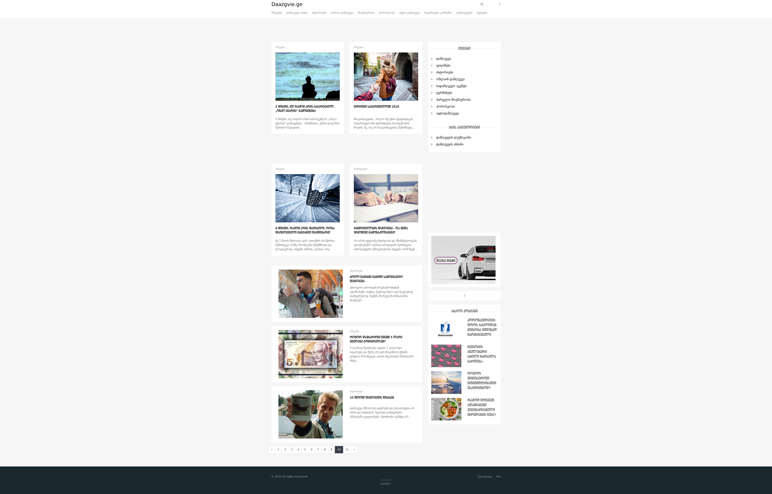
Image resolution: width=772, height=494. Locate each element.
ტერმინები (444, 93)
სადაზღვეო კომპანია (438, 12)
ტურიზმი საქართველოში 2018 (376, 106)
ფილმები (443, 65)
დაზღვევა (443, 59)
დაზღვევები (464, 12)
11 (347, 449)
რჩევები (276, 12)
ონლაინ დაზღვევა (450, 79)
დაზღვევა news (296, 12)
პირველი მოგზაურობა (453, 100)
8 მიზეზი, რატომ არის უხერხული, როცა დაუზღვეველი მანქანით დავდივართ (305, 230)
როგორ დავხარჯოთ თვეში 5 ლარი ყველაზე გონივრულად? (376, 339)
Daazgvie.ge (286, 4)
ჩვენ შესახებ (485, 477)
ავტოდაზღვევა (447, 113)
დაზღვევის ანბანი (449, 144)
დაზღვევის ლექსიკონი (453, 137)
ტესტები (482, 12)
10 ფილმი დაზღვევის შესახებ (372, 397)
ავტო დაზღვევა (409, 12)
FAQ (498, 477)
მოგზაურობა (366, 12)
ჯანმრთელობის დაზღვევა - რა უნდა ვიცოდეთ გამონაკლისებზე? (381, 230)
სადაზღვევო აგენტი (451, 86)
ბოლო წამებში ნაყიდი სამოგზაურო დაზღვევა (376, 279)
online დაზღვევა (342, 12)
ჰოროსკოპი (387, 12)
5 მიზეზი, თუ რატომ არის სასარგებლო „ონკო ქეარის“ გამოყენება (304, 109)
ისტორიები (319, 12)
